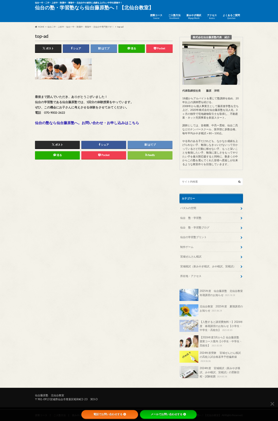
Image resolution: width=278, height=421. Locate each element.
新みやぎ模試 (193, 16)
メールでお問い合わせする (166, 414)
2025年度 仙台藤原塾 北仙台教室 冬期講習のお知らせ (221, 293)
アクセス (212, 16)
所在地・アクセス (190, 276)
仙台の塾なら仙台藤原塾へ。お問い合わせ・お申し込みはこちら (87, 122)
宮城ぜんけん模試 (190, 256)
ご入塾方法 (174, 16)
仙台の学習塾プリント (193, 237)
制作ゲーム (186, 246)
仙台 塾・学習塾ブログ (194, 227)
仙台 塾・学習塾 (190, 217)
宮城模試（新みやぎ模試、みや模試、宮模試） (208, 266)
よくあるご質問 (231, 16)
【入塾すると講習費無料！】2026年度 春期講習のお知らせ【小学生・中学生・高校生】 (221, 326)
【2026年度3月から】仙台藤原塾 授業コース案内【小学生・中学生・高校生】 (221, 341)
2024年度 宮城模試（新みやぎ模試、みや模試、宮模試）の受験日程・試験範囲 (220, 372)
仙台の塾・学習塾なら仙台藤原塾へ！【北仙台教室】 (94, 7)
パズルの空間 (188, 208)
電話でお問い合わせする (108, 414)
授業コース (156, 16)
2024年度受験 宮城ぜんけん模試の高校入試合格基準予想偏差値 (220, 356)
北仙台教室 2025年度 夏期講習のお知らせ (221, 308)
